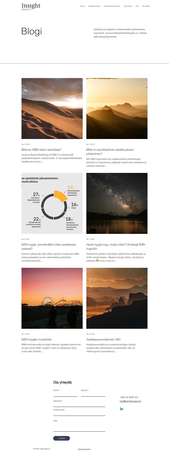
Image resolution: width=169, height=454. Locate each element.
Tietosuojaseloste (84, 449)
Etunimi (56, 390)
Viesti (55, 421)
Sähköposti (57, 401)
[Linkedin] (121, 409)
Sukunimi (84, 390)
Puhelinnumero (58, 410)
